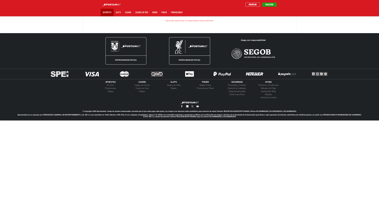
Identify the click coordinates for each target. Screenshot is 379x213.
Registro (269, 4)
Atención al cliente (268, 97)
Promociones (177, 12)
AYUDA (268, 82)
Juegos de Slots (174, 85)
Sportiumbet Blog (268, 91)
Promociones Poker (205, 88)
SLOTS (173, 82)
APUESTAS (110, 82)
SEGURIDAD (237, 82)
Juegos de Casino (142, 85)
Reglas (111, 91)
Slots (118, 12)
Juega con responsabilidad (253, 40)
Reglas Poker (205, 85)
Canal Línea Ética (237, 94)
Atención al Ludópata (237, 88)
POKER (205, 82)
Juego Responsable (236, 91)
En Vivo (110, 85)
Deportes (107, 12)
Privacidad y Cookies (237, 85)
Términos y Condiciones (268, 85)
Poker (164, 12)
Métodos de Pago (268, 88)
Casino (128, 12)
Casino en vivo (141, 12)
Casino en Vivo (142, 88)
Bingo (154, 12)
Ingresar (253, 4)
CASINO (142, 82)
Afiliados (268, 94)
